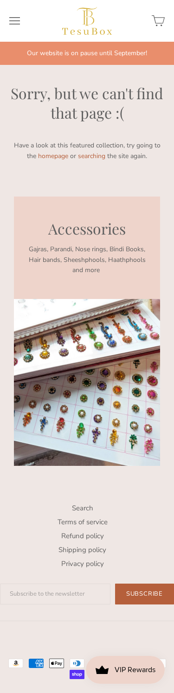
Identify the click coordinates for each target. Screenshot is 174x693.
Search (82, 508)
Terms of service (83, 522)
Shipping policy (82, 549)
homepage (53, 156)
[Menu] (14, 21)
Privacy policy (82, 563)
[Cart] (158, 21)
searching (91, 156)
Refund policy (82, 535)
